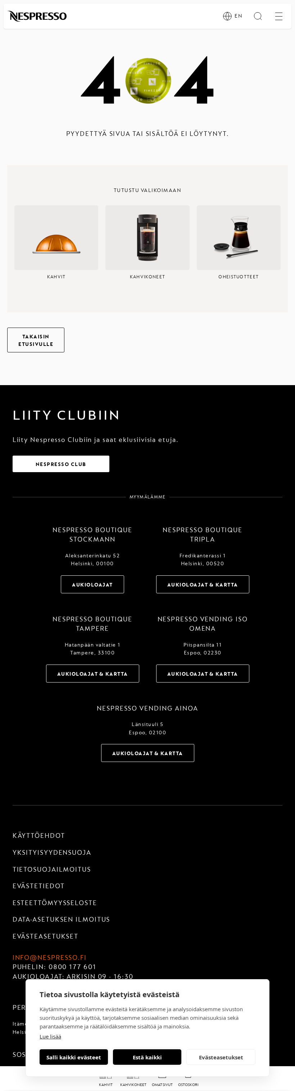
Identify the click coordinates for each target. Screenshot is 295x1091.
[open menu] (279, 16)
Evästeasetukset (221, 1057)
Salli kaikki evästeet (73, 1057)
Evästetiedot (39, 886)
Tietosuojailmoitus (52, 870)
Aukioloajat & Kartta (202, 584)
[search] (258, 16)
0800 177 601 (72, 967)
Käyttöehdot (39, 836)
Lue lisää (50, 1036)
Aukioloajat (92, 584)
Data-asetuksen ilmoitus (61, 920)
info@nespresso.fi (50, 958)
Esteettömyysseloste (55, 903)
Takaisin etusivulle (35, 340)
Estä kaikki (147, 1057)
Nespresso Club (61, 464)
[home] (37, 16)
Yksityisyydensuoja (52, 853)
